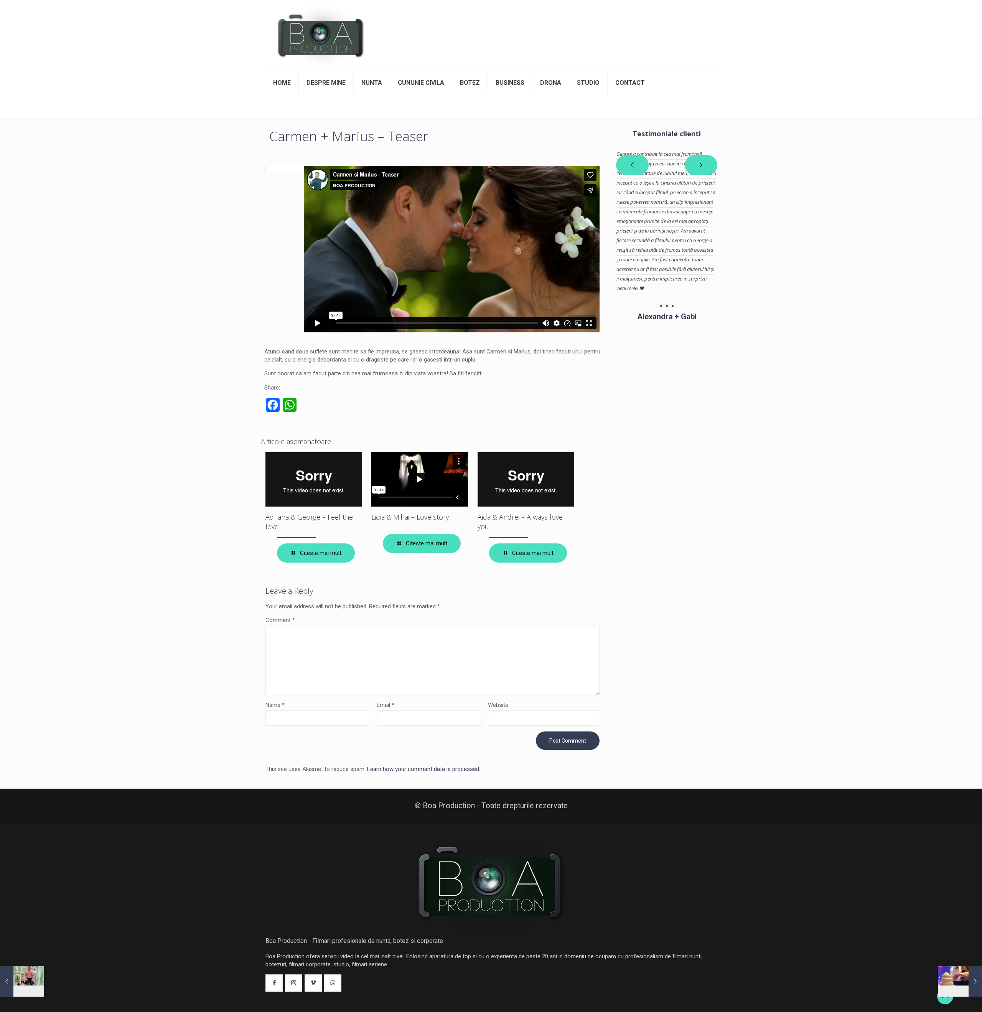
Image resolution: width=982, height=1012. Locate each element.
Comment (280, 620)
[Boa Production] (321, 35)
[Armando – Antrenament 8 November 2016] (22, 981)
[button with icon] (274, 983)
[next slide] (701, 165)
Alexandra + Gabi (667, 316)
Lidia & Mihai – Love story (410, 517)
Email (385, 705)
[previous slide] (632, 165)
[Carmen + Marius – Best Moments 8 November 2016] (960, 981)
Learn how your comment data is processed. (423, 769)
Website (498, 705)
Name (275, 705)
